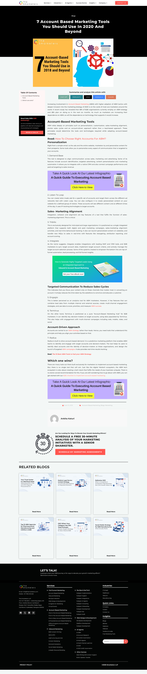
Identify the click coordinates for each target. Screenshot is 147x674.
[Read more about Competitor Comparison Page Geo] (110, 491)
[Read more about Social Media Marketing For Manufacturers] (110, 535)
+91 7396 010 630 (29, 594)
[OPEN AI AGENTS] (73, 3)
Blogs (103, 405)
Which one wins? (28, 100)
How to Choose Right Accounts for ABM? (80, 138)
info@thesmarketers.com (30, 591)
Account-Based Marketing (78, 104)
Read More (36, 512)
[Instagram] (33, 612)
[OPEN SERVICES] (50, 3)
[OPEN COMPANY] (106, 3)
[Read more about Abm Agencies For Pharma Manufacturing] (36, 535)
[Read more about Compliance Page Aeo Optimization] (36, 491)
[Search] (126, 641)
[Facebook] (20, 612)
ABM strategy (73, 330)
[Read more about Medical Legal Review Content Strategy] (73, 491)
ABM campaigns (68, 349)
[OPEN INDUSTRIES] (62, 3)
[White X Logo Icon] (25, 612)
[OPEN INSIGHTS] (96, 3)
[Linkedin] (29, 612)
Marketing (108, 405)
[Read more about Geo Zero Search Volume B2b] (73, 535)
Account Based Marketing (91, 405)
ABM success (96, 306)
